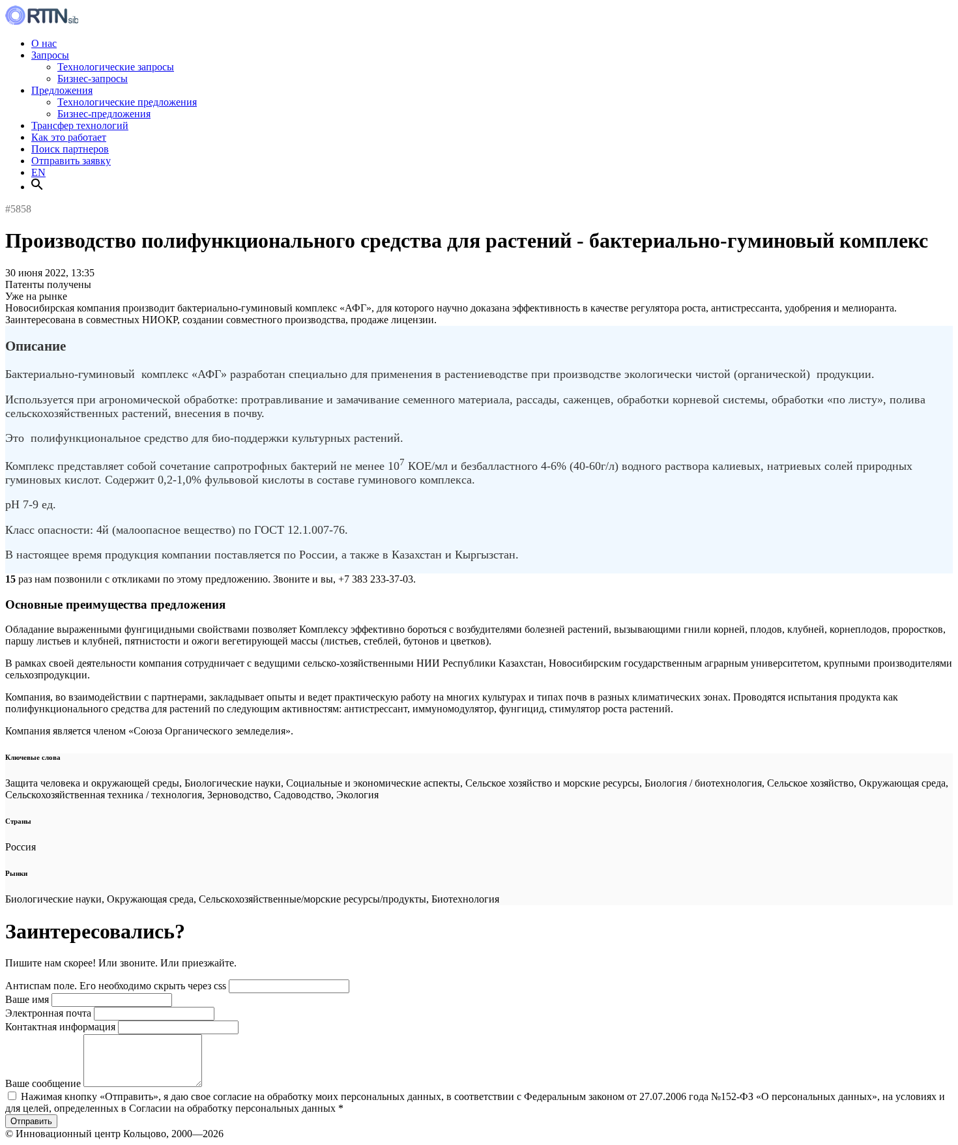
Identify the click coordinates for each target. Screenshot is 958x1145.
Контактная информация (60, 1026)
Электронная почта (48, 1013)
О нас (44, 43)
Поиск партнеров (70, 148)
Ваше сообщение (43, 1083)
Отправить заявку (71, 160)
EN (38, 172)
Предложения (62, 90)
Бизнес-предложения (104, 113)
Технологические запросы (115, 66)
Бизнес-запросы (92, 78)
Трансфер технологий (79, 125)
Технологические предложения (127, 102)
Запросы (50, 55)
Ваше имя (27, 999)
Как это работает (68, 137)
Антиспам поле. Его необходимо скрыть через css (115, 985)
